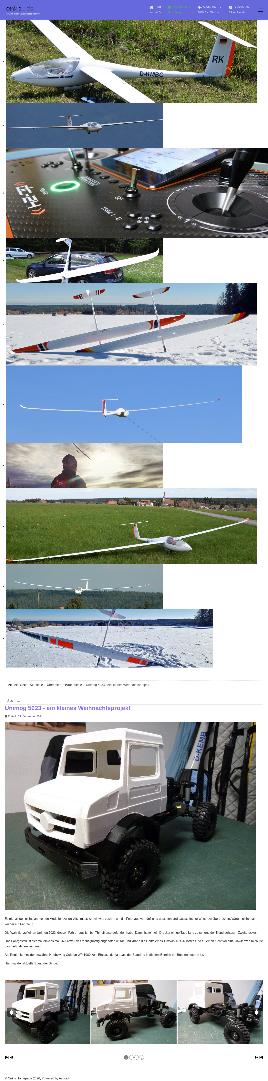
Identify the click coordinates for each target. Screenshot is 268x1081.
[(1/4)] (47, 1012)
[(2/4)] (134, 1012)
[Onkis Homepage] (25, 9)
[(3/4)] (220, 1012)
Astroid (64, 1078)
